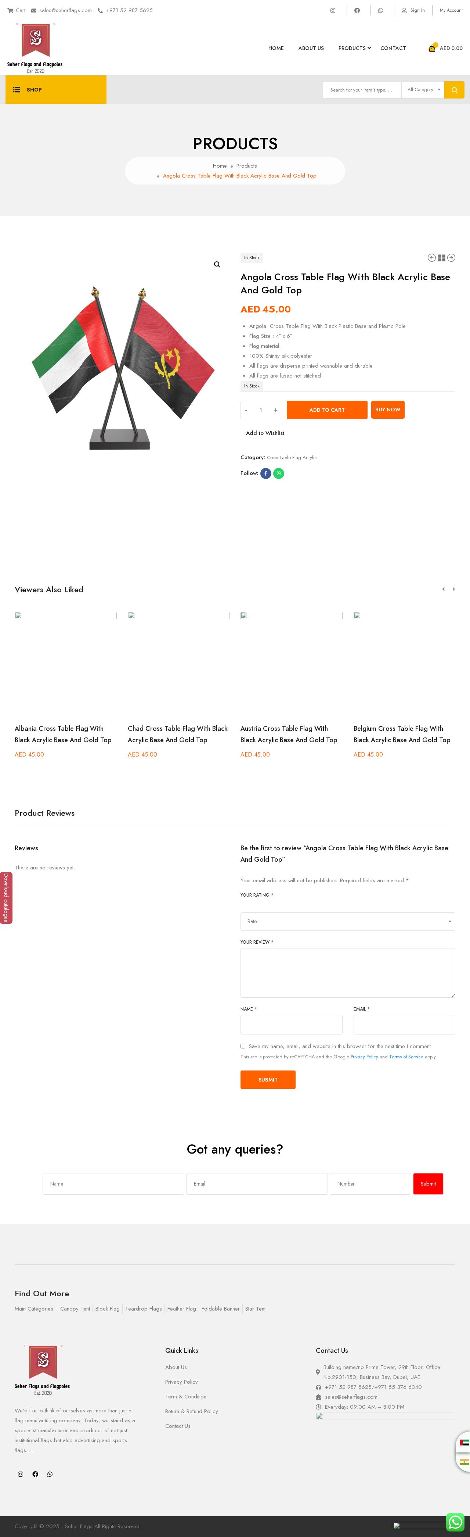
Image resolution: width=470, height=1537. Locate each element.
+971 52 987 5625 (129, 10)
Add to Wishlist (265, 433)
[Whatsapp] (50, 1474)
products (352, 48)
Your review (257, 942)
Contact (393, 48)
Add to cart (327, 410)
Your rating (257, 895)
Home (276, 48)
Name (249, 1009)
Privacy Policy (364, 1056)
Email (362, 1009)
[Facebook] (35, 1474)
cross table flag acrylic (292, 457)
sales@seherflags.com (65, 10)
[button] (447, 589)
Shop (34, 89)
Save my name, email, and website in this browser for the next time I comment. (340, 1046)
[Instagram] (20, 1474)
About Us (311, 48)
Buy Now (388, 409)
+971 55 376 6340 (398, 1387)
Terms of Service (406, 1056)
